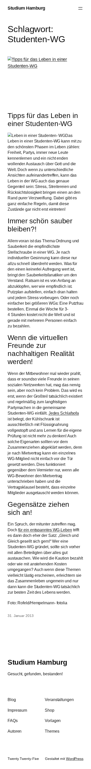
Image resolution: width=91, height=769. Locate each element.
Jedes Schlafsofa (64, 413)
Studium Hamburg (26, 8)
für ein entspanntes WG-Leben (45, 529)
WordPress (74, 759)
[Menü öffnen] (80, 8)
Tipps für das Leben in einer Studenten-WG (43, 120)
